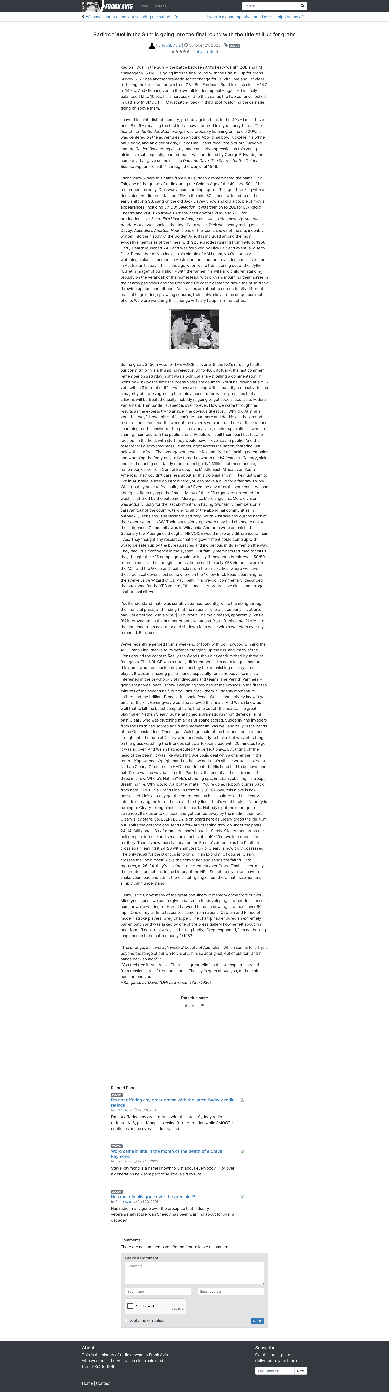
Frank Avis (123, 1110)
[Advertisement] (194, 1047)
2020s (234, 45)
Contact (159, 6)
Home (143, 6)
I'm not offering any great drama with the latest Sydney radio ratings (173, 1102)
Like (191, 1006)
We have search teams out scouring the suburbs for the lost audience (149, 16)
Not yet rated (205, 51)
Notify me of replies (145, 1320)
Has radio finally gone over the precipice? (153, 1196)
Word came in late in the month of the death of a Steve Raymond (166, 1154)
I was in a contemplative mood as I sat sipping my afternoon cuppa (268, 16)
